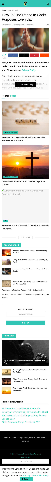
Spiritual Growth (13, 11)
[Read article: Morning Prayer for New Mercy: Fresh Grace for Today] (6, 372)
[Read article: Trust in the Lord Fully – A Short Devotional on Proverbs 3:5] (6, 283)
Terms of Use (40, 438)
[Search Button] (48, 3)
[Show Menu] (3, 3)
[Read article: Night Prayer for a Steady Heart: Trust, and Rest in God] (6, 381)
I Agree (26, 479)
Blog (5, 220)
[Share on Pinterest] (34, 55)
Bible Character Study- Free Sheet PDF (20, 422)
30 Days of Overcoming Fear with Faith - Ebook (25, 411)
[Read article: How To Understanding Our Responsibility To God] (6, 252)
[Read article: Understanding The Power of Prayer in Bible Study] (6, 271)
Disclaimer (25, 441)
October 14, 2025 (8, 25)
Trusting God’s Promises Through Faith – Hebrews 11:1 (23, 290)
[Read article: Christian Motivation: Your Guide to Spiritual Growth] (25, 162)
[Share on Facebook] (13, 55)
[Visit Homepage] (25, 3)
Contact (13, 438)
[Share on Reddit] (44, 55)
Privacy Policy (29, 70)
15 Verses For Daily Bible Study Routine (21, 408)
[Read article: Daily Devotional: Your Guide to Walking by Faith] (6, 262)
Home (4, 11)
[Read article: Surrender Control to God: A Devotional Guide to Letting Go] (25, 206)
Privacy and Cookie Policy (36, 475)
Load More (25, 237)
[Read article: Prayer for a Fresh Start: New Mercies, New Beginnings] (6, 390)
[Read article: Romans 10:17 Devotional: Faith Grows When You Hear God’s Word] (25, 118)
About (6, 438)
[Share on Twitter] (24, 55)
